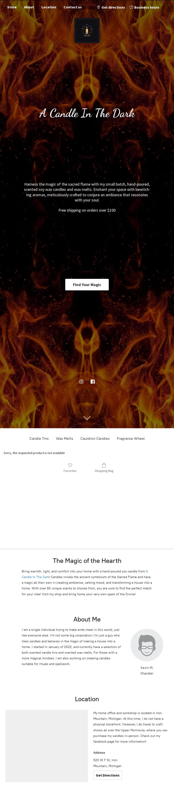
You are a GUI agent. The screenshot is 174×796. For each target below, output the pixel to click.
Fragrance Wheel (131, 438)
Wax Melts (64, 438)
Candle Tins (39, 438)
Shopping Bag (104, 471)
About (29, 7)
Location (48, 7)
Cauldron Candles (95, 438)
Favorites (70, 471)
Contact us (73, 7)
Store (12, 7)
